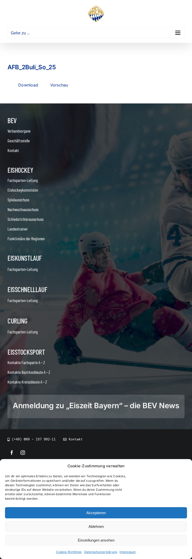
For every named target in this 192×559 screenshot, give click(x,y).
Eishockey (20, 170)
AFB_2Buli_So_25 (32, 67)
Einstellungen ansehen (96, 540)
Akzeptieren (96, 513)
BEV (12, 120)
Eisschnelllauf (27, 289)
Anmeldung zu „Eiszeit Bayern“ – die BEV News (96, 405)
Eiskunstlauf (25, 258)
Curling (18, 321)
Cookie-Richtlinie (69, 552)
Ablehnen (96, 526)
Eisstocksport (26, 352)
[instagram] (22, 452)
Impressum (128, 552)
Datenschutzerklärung (100, 552)
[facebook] (12, 452)
